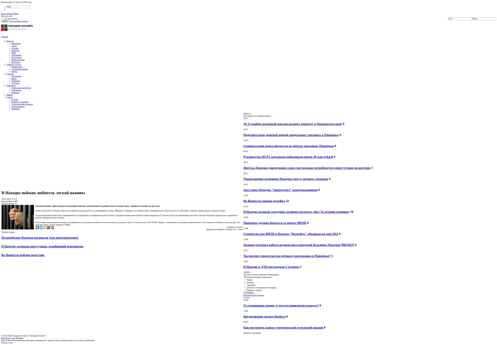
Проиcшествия (17, 60)
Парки (249, 280)
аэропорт (15, 92)
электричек (16, 90)
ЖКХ (13, 53)
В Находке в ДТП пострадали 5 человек (271, 266)
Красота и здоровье (19, 102)
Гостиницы (16, 76)
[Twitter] (41, 227)
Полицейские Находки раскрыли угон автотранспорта (39, 237)
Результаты (248, 295)
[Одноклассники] (44, 227)
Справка (10, 74)
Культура (15, 50)
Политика (15, 62)
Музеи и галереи (253, 290)
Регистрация (6, 14)
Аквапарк (250, 285)
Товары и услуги (13, 64)
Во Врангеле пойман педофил (264, 201)
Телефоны (15, 81)
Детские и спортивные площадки (261, 288)
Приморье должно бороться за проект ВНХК (274, 223)
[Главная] (17, 35)
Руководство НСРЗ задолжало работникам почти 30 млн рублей (288, 156)
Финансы (15, 109)
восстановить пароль (18, 21)
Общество (15, 43)
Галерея (14, 48)
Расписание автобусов (21, 88)
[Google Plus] (52, 227)
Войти (15, 14)
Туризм (14, 99)
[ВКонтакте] (37, 227)
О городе (15, 83)
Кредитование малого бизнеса (264, 316)
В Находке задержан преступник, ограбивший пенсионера (42, 246)
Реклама (19, 338)
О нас (12, 338)
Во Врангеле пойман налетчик (23, 255)
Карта (14, 78)
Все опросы (259, 295)
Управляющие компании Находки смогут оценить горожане (285, 179)
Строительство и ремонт (22, 104)
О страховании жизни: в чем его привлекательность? (281, 305)
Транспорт (11, 85)
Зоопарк (250, 282)
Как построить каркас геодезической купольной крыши (283, 327)
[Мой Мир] (48, 227)
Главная (4, 37)
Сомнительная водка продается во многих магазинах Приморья (288, 146)
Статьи (9, 97)
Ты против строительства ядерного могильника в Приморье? (287, 256)
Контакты (5, 338)
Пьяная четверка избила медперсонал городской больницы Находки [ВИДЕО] (298, 245)
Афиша (9, 95)
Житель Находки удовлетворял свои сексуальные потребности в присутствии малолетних (307, 168)
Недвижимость (18, 106)
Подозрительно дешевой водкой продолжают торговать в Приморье (291, 135)
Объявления (16, 67)
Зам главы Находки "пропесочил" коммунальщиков (280, 190)
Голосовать (248, 293)
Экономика (16, 55)
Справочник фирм (19, 69)
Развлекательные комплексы (259, 277)
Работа (14, 71)
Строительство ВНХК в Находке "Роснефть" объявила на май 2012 (290, 234)
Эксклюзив (16, 57)
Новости (10, 41)
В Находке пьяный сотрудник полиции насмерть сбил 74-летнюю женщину (296, 211)
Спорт (14, 46)
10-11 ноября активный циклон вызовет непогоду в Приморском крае (292, 124)
